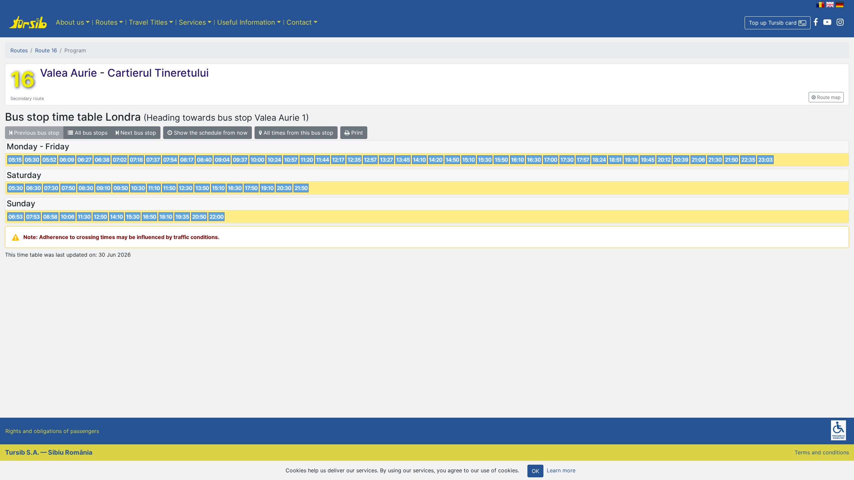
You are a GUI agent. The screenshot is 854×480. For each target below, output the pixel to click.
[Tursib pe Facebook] (816, 22)
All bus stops (90, 132)
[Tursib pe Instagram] (840, 22)
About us (70, 22)
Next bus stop (137, 132)
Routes (106, 22)
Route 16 (46, 50)
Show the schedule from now (210, 132)
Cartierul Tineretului (157, 72)
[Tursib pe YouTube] (827, 22)
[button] (778, 23)
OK (535, 471)
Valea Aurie (70, 72)
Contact (299, 22)
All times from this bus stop (297, 132)
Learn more (561, 470)
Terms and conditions (822, 452)
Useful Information (246, 22)
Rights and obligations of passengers (52, 431)
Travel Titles (148, 22)
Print (356, 132)
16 (22, 79)
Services (192, 22)
